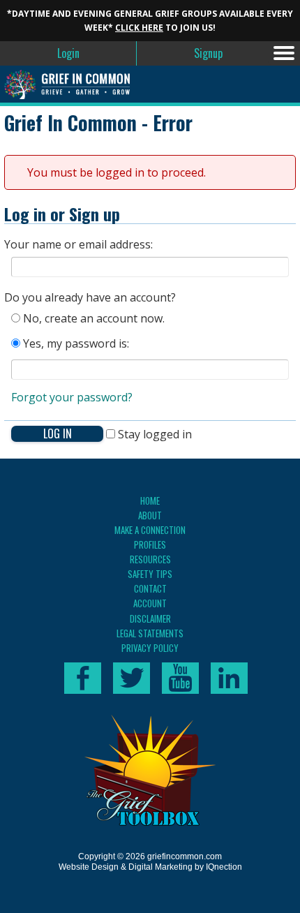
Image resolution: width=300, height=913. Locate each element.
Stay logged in (153, 434)
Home (150, 500)
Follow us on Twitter (131, 678)
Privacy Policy (150, 648)
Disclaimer (150, 618)
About (150, 515)
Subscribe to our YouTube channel (180, 678)
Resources (150, 559)
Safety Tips (150, 574)
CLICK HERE (139, 28)
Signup (208, 53)
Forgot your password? (72, 397)
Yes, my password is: (74, 343)
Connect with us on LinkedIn (229, 678)
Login (68, 53)
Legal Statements (150, 633)
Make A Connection (150, 530)
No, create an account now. (92, 318)
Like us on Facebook (82, 678)
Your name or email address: (78, 244)
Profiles (150, 544)
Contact (150, 588)
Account (150, 603)
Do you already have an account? (90, 297)
